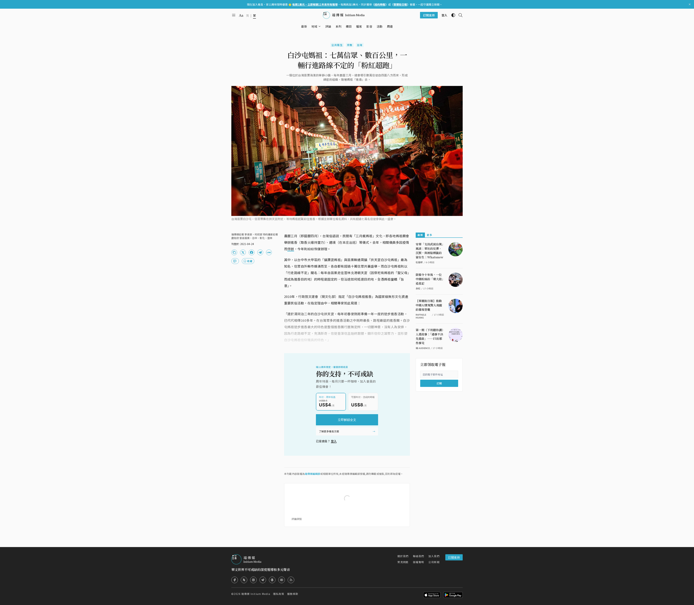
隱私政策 (278, 594)
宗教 (350, 45)
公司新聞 (434, 562)
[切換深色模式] (451, 15)
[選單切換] (319, 26)
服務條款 (292, 594)
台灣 (360, 45)
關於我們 (403, 556)
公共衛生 (337, 45)
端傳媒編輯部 (312, 474)
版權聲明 (418, 562)
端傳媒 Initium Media (255, 594)
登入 (334, 441)
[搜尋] (459, 15)
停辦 (290, 248)
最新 (420, 235)
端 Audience (423, 348)
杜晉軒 (419, 262)
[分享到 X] (243, 252)
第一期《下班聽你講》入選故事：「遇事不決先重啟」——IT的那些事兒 (429, 336)
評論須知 (297, 519)
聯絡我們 (418, 556)
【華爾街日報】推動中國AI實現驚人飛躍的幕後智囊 (429, 305)
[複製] (234, 252)
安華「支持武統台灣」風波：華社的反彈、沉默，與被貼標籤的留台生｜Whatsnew (429, 250)
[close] (690, 4)
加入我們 (434, 556)
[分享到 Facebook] (251, 252)
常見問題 (403, 562)
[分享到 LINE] (269, 252)
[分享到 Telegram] (260, 252)
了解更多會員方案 (329, 431)
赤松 (418, 288)
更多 (429, 235)
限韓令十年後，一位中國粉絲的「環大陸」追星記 (429, 279)
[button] (314, 26)
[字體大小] (241, 15)
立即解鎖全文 (347, 420)
